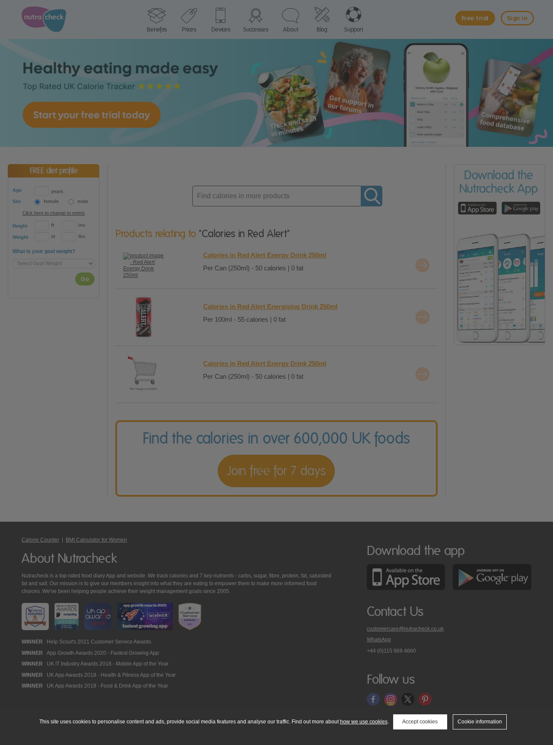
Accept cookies (420, 722)
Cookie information (480, 722)
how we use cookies (364, 722)
